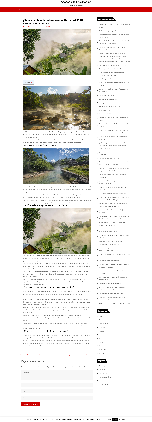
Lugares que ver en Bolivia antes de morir (81, 355)
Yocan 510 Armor (104, 110)
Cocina (101, 320)
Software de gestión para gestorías (110, 106)
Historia (101, 331)
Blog (100, 316)
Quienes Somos (104, 384)
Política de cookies (105, 377)
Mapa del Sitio (103, 373)
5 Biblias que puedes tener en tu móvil (111, 79)
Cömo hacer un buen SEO (107, 95)
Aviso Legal (102, 366)
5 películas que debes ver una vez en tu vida (113, 65)
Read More (122, 419)
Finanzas (102, 327)
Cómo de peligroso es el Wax (108, 99)
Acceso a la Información (76, 2)
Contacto (102, 370)
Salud (101, 346)
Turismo (101, 353)
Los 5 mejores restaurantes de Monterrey (112, 193)
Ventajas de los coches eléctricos (109, 261)
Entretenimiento (104, 323)
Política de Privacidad (106, 381)
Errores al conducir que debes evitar (110, 283)
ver (32, 82)
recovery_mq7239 (44, 27)
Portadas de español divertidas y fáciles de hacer (114, 303)
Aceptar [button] (115, 419)
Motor (101, 342)
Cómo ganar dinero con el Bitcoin (109, 103)
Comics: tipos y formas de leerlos (109, 158)
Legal (100, 335)
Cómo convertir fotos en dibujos (109, 114)
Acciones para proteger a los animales (111, 31)
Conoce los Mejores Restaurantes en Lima (33, 355)
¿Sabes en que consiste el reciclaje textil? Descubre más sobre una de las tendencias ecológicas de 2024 (112, 145)
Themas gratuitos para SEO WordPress (111, 69)
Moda (101, 338)
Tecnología (102, 349)
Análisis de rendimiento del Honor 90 (111, 293)
